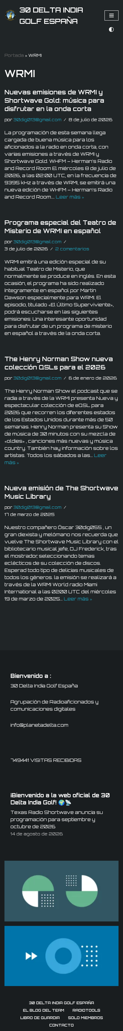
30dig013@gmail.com (37, 119)
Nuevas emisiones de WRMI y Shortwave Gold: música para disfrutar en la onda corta (54, 100)
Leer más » (70, 197)
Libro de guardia (40, 1018)
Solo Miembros (85, 1018)
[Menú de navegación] (111, 15)
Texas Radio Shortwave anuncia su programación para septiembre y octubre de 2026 (56, 819)
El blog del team (43, 1010)
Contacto (61, 1025)
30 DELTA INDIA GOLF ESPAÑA (61, 1003)
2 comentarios (72, 248)
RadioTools (86, 1010)
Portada (14, 55)
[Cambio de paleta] (111, 29)
